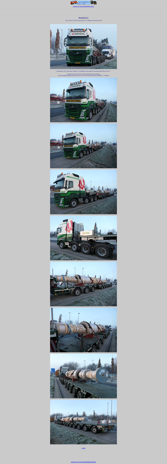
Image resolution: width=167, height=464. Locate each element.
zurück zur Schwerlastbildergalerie (83, 6)
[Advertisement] (83, 12)
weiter (83, 448)
